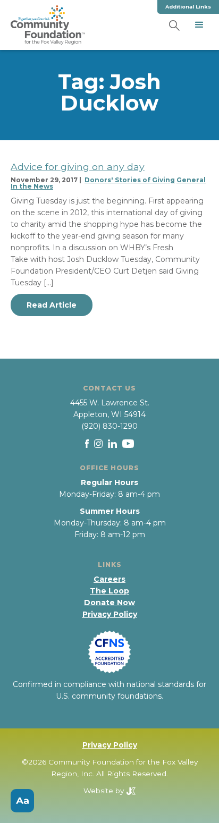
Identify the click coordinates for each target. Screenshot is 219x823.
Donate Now (109, 602)
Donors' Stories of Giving (130, 180)
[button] (199, 25)
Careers (109, 579)
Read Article (52, 305)
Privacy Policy (109, 614)
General (191, 180)
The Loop (109, 591)
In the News (32, 186)
